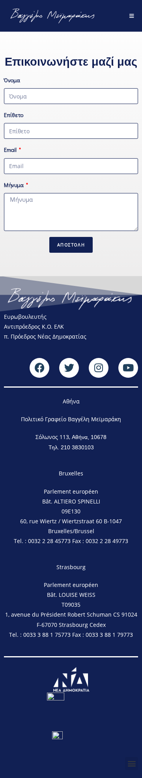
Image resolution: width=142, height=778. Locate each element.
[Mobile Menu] (131, 15)
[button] (131, 763)
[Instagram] (98, 368)
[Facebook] (39, 368)
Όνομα (12, 80)
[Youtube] (128, 368)
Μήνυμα (14, 185)
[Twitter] (69, 368)
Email (11, 149)
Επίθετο (13, 115)
